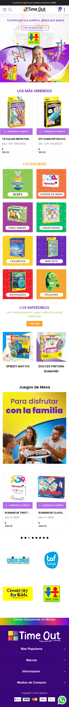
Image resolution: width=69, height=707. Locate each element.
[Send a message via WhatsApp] (62, 700)
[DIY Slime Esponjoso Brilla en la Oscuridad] (53, 112)
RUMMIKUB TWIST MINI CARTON (18, 513)
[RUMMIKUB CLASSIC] (51, 487)
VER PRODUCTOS (33, 27)
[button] (4, 10)
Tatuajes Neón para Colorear (16, 139)
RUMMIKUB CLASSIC (51, 513)
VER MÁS (34, 324)
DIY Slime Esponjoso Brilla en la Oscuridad (52, 139)
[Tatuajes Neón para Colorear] (16, 112)
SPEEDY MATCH (17, 366)
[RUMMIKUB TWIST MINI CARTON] (18, 487)
